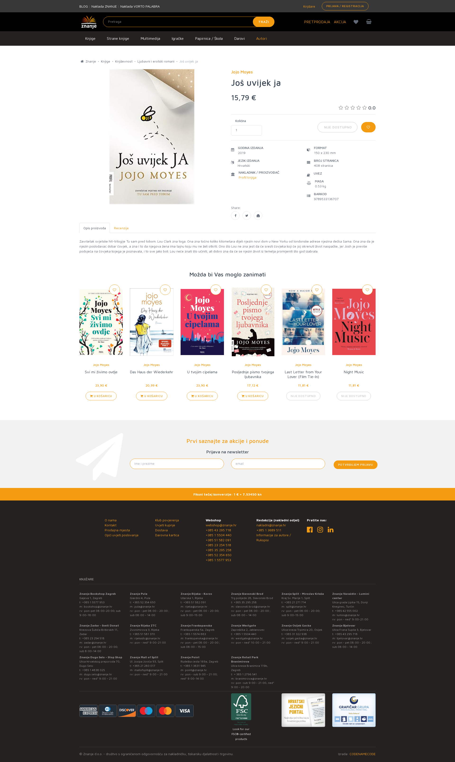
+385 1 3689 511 (268, 530)
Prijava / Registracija (345, 6)
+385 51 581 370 (144, 634)
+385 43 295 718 (218, 530)
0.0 (372, 107)
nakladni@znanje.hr (271, 525)
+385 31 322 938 (295, 634)
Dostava (161, 530)
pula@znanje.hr (144, 606)
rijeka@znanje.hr (196, 606)
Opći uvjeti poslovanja (121, 535)
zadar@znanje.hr (95, 642)
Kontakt (110, 525)
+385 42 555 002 (346, 611)
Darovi (239, 38)
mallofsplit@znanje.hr (148, 670)
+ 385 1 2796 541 (245, 674)
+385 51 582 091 (218, 540)
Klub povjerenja (167, 520)
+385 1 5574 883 (194, 634)
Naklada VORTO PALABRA (140, 6)
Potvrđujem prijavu (355, 464)
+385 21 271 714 (295, 602)
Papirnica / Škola (209, 38)
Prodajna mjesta (117, 530)
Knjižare (308, 6)
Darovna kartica (167, 535)
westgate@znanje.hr (249, 638)
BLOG (83, 6)
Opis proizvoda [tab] (94, 228)
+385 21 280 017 (144, 665)
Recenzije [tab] (121, 228)
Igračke (178, 38)
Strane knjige (118, 38)
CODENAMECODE (363, 754)
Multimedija (150, 38)
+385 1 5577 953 (218, 560)
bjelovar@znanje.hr (350, 638)
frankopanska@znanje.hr (201, 638)
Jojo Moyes (101, 365)
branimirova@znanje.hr (251, 678)
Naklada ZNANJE (104, 6)
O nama (111, 520)
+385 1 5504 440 (219, 535)
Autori (261, 38)
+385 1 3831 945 (194, 665)
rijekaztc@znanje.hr (147, 638)
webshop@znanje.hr (221, 525)
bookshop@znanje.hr (98, 606)
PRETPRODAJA (317, 22)
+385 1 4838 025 (93, 670)
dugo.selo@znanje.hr (98, 674)
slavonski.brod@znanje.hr (253, 606)
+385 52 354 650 (219, 555)
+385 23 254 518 (218, 545)
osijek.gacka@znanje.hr (301, 638)
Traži (263, 22)
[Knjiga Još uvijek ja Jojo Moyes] (235, 215)
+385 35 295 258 (218, 550)
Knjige (90, 38)
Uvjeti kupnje (165, 525)
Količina (240, 121)
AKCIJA (340, 22)
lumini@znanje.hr (348, 615)
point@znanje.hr (196, 670)
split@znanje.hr (296, 606)
